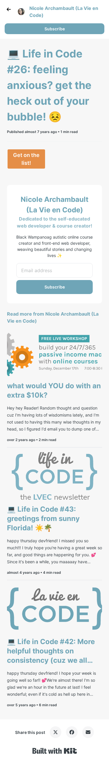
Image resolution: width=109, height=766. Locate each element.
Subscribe (54, 28)
